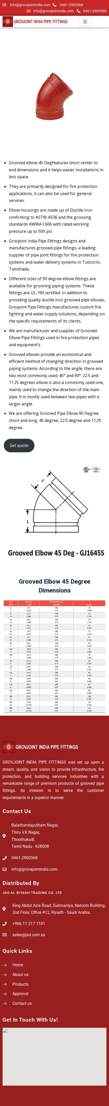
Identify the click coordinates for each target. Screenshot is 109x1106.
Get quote (19, 445)
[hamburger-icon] (85, 21)
